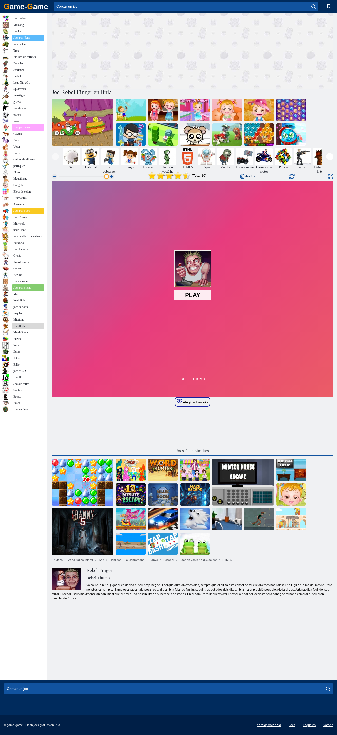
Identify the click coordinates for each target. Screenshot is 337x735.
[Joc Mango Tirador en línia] (131, 110)
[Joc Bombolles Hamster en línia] (195, 134)
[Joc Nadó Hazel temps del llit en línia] (291, 494)
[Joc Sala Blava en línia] (163, 494)
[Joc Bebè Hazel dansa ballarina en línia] (195, 110)
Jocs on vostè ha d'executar (198, 560)
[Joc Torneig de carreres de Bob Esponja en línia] (82, 122)
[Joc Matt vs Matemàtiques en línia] (131, 134)
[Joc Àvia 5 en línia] (82, 531)
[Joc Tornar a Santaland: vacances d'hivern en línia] (82, 482)
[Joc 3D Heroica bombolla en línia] (259, 134)
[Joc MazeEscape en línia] (195, 494)
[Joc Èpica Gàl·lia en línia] (291, 519)
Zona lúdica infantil (80, 560)
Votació (328, 725)
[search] (313, 6)
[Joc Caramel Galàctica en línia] (291, 110)
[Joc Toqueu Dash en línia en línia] (163, 544)
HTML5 (227, 560)
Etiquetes (309, 725)
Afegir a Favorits (195, 402)
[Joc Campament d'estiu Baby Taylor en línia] (195, 470)
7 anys (153, 560)
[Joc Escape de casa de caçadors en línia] (243, 482)
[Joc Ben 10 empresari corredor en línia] (259, 519)
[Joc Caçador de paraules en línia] (163, 470)
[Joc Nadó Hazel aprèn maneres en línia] (163, 110)
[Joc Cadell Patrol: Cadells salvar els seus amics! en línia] (227, 134)
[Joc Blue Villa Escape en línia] (291, 470)
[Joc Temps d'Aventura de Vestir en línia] (131, 470)
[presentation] (55, 156)
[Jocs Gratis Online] (26, 6)
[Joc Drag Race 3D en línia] (163, 519)
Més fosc (250, 176)
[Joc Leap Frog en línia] (195, 544)
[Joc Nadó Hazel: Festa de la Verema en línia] (259, 110)
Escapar (168, 560)
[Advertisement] (122, 50)
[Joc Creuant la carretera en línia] (163, 134)
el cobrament (134, 560)
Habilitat (115, 560)
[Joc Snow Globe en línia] (195, 519)
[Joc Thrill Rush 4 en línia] (131, 519)
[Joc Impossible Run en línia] (131, 544)
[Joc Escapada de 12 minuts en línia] (131, 494)
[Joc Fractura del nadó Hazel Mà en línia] (227, 110)
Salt (101, 560)
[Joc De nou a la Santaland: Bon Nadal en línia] (291, 134)
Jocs (59, 560)
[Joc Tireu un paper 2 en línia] (227, 519)
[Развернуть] (330, 176)
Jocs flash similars (192, 450)
